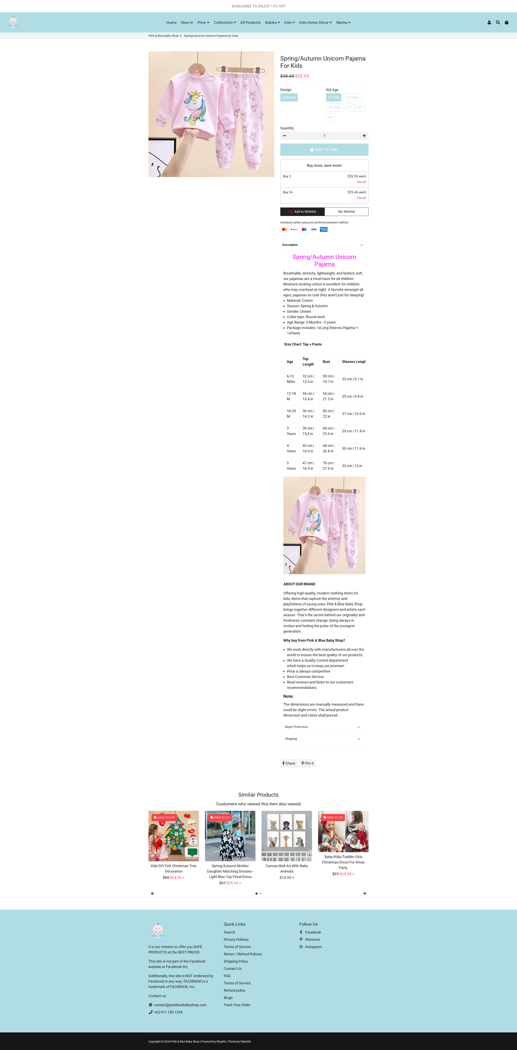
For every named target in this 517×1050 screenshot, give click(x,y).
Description (290, 245)
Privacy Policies (236, 939)
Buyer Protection (296, 727)
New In (187, 22)
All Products (250, 22)
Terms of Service (237, 947)
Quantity (287, 128)
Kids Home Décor (314, 22)
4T (360, 107)
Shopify (221, 1041)
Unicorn (289, 97)
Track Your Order (237, 1005)
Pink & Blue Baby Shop (163, 35)
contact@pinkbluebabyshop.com (180, 1005)
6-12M (333, 97)
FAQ (227, 976)
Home (171, 22)
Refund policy (234, 990)
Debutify (246, 1041)
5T (330, 117)
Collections (224, 22)
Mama (342, 22)
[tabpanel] (173, 845)
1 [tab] (256, 894)
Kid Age (332, 90)
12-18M (351, 97)
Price (202, 22)
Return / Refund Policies (243, 954)
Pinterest (312, 939)
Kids (288, 22)
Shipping (291, 739)
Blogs (228, 998)
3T (349, 107)
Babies (271, 22)
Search (229, 932)
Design (285, 90)
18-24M (334, 107)
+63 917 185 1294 (168, 1012)
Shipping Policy (236, 961)
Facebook (313, 932)
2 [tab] (261, 894)
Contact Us (233, 968)
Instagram (313, 947)
